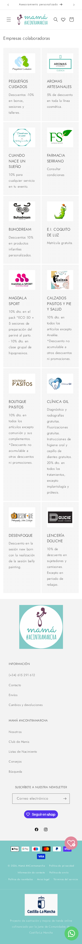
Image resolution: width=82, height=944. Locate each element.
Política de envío (59, 872)
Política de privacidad (61, 865)
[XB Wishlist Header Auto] (63, 19)
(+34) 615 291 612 (22, 675)
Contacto (15, 685)
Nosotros (15, 732)
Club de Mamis (19, 741)
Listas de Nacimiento (23, 751)
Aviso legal (43, 879)
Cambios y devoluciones (26, 705)
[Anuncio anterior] (8, 5)
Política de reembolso (20, 879)
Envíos (13, 695)
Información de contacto (31, 872)
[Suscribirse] (65, 798)
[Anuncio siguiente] (74, 5)
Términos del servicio (66, 879)
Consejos (15, 761)
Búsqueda (15, 771)
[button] (9, 19)
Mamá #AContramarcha (31, 865)
